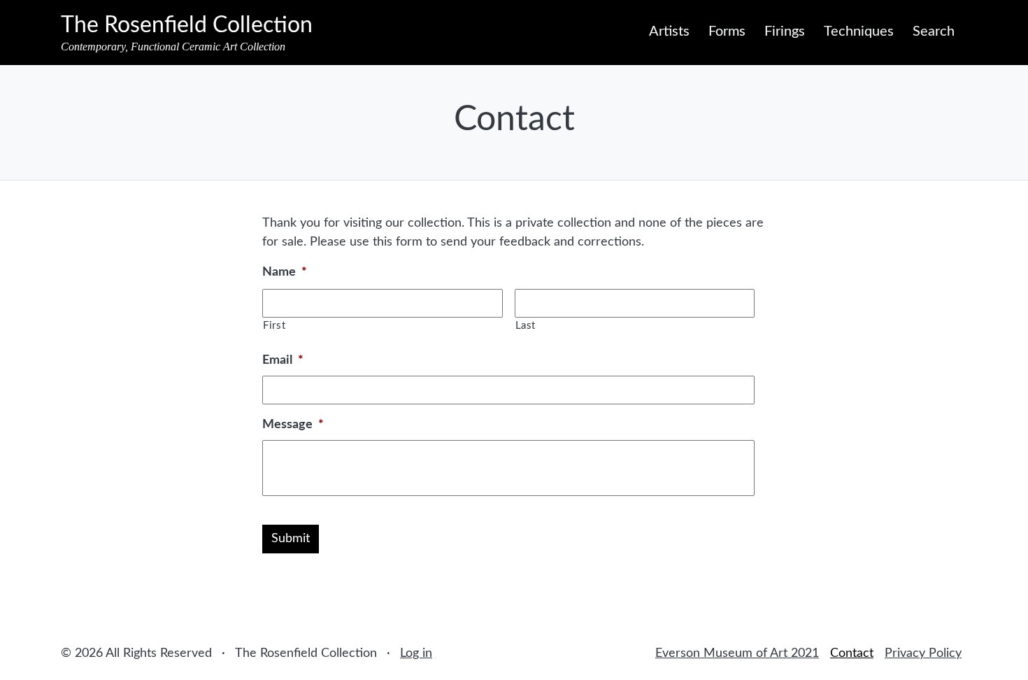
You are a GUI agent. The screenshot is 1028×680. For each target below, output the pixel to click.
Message (293, 424)
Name (284, 272)
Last (525, 325)
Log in (416, 653)
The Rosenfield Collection (187, 25)
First (274, 325)
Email (283, 360)
